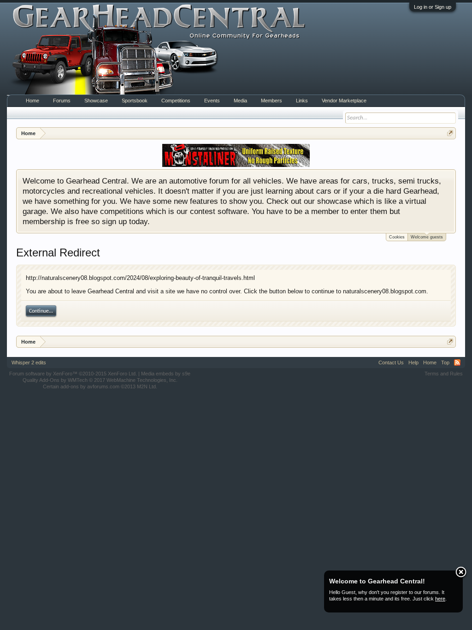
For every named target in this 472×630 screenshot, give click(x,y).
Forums (62, 100)
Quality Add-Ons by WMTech (100, 380)
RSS (457, 362)
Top (445, 362)
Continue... (41, 311)
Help (413, 362)
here (440, 598)
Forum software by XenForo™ (73, 373)
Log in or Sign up (432, 7)
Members (271, 100)
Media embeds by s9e (165, 373)
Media (240, 100)
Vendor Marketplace (344, 100)
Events (212, 100)
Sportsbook (135, 100)
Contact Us (391, 362)
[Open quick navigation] (450, 133)
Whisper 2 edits (29, 362)
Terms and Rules (444, 373)
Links (302, 100)
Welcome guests (427, 237)
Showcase (96, 100)
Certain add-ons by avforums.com (100, 386)
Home (32, 100)
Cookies (397, 237)
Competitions (175, 100)
